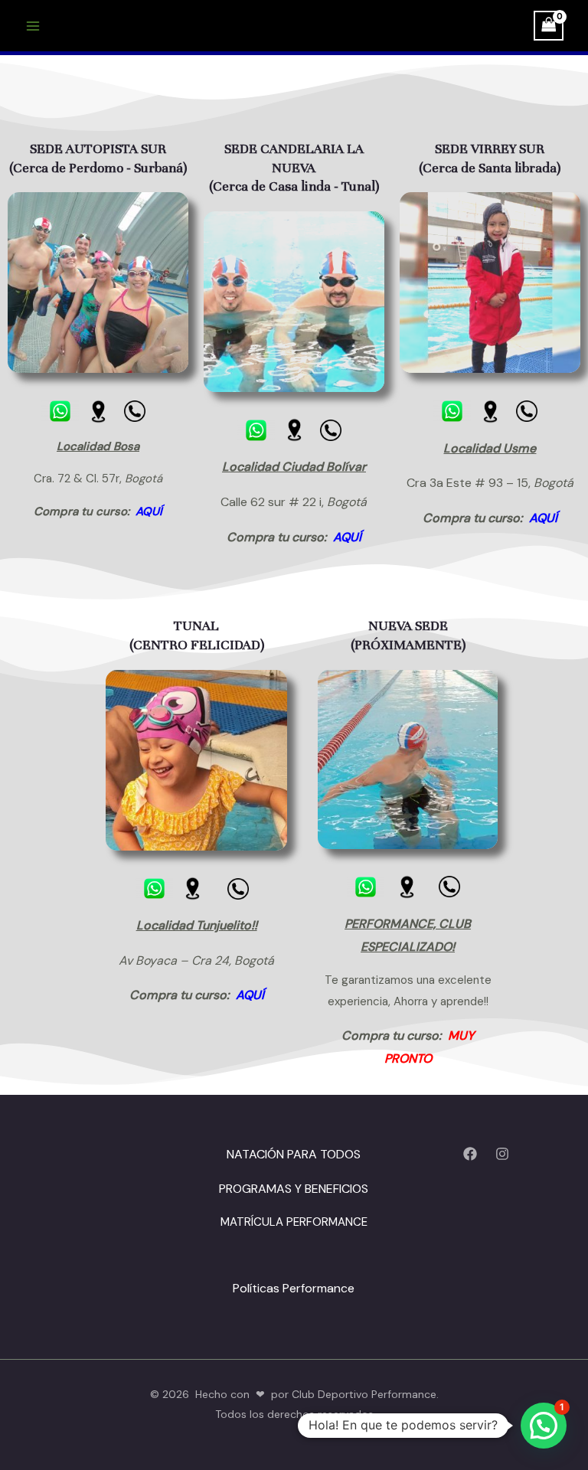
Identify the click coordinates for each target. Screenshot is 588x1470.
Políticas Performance (293, 1288)
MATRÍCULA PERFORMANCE (294, 1222)
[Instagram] (502, 1154)
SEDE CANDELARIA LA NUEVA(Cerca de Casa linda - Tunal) (294, 167)
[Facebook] (470, 1154)
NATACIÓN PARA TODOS (294, 1154)
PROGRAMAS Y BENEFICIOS (293, 1189)
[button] (544, 1426)
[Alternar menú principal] (32, 25)
